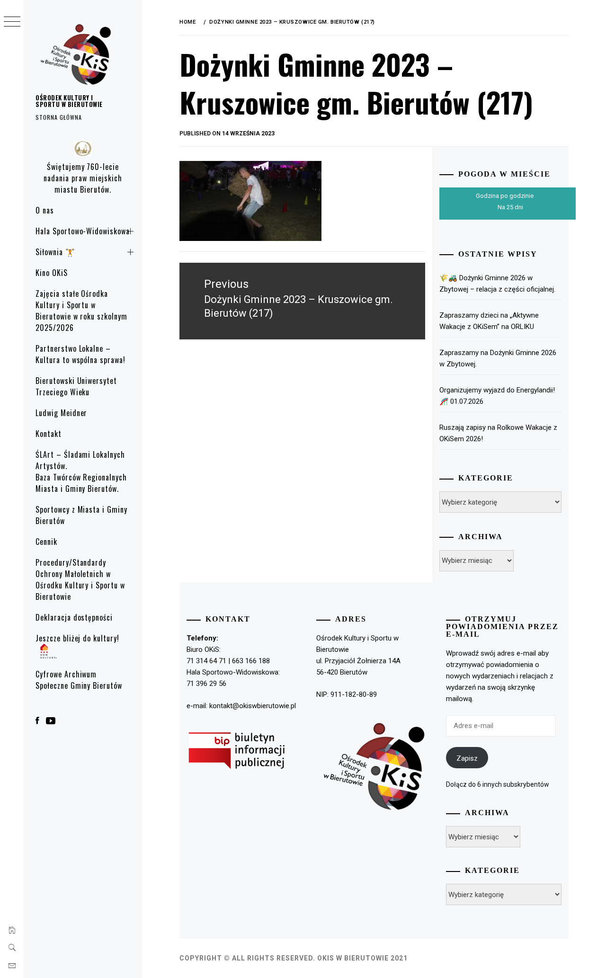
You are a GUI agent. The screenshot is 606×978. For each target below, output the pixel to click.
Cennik (46, 541)
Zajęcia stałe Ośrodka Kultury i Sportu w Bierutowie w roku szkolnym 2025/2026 (81, 310)
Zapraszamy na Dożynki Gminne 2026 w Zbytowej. (497, 358)
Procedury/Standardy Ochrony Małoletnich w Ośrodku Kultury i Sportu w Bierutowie (80, 579)
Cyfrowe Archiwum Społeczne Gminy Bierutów (79, 679)
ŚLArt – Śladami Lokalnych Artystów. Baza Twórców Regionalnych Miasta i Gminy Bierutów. (81, 471)
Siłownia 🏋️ (55, 252)
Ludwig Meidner (61, 412)
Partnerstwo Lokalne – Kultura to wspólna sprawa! (80, 354)
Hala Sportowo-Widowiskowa (83, 231)
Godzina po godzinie (505, 195)
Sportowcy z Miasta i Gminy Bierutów (81, 515)
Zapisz (467, 758)
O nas (45, 210)
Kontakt (49, 433)
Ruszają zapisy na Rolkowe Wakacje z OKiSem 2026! (498, 433)
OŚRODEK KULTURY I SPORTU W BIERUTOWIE (69, 101)
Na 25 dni (510, 207)
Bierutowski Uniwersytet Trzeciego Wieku (76, 386)
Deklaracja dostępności (74, 617)
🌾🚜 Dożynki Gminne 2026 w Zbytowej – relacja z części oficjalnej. (497, 283)
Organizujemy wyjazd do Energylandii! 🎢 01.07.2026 (497, 396)
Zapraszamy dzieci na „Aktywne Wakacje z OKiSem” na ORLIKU (489, 321)
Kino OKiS (52, 272)
